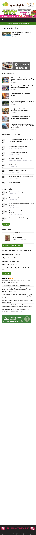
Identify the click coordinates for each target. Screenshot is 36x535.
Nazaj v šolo (12, 164)
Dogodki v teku (7, 189)
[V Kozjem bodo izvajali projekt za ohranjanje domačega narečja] (5, 119)
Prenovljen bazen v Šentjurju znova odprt (21, 33)
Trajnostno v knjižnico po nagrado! (19, 192)
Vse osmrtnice (6, 245)
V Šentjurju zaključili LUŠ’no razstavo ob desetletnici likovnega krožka (22, 109)
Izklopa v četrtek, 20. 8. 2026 (10, 261)
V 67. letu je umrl (17, 235)
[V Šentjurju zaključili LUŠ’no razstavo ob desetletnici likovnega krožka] (5, 111)
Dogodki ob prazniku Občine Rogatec (20, 218)
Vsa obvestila (6, 273)
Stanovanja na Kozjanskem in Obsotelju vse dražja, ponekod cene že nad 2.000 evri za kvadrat (22, 126)
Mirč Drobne (17, 237)
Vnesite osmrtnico (17, 245)
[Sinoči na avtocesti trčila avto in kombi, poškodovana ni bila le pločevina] (5, 103)
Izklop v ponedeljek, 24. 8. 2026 (11, 254)
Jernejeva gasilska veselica (17, 170)
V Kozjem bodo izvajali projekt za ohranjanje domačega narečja (20, 117)
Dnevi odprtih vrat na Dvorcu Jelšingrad (21, 176)
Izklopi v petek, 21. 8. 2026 (9, 258)
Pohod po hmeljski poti (15, 158)
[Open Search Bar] (33, 20)
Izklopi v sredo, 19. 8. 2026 (9, 264)
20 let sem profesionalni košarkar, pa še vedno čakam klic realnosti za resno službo (22, 79)
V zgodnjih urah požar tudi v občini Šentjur (21, 94)
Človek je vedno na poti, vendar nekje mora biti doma (16, 285)
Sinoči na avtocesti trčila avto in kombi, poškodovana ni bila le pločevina (22, 102)
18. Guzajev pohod (14, 182)
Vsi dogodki (6, 224)
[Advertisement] (14, 50)
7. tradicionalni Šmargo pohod (18, 152)
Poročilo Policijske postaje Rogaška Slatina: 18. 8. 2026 (16, 268)
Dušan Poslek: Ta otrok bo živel (18, 146)
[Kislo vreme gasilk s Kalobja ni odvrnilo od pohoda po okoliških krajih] (5, 88)
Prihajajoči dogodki (11, 134)
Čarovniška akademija (15, 198)
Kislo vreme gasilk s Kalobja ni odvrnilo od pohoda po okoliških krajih (22, 86)
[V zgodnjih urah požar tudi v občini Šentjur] (5, 96)
